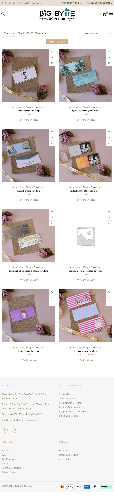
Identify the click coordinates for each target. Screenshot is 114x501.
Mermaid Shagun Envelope (28, 110)
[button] (52, 63)
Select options (52, 52)
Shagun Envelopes (35, 107)
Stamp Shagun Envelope (28, 351)
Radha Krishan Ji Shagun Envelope (85, 190)
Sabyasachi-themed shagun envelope (85, 270)
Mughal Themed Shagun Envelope (85, 110)
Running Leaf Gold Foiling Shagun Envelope (28, 270)
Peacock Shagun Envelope (28, 190)
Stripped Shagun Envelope (85, 351)
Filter (10, 33)
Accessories (18, 107)
